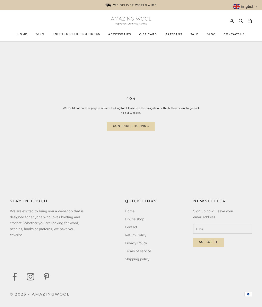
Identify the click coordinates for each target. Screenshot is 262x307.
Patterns (173, 34)
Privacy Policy (136, 243)
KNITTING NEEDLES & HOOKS (76, 33)
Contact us (234, 34)
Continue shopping (131, 126)
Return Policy (135, 235)
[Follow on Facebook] (14, 276)
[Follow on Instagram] (30, 276)
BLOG (211, 34)
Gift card (148, 34)
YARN (39, 33)
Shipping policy (137, 259)
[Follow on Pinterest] (46, 276)
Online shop (134, 219)
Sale (194, 34)
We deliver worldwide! (135, 5)
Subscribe (208, 242)
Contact (131, 227)
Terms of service (138, 251)
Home (22, 34)
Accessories (119, 34)
